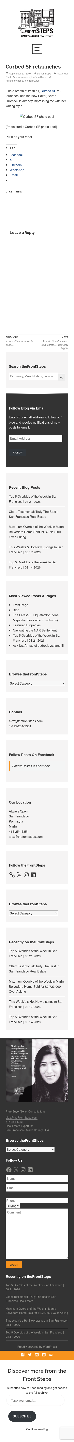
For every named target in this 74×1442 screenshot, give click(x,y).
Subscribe (22, 1416)
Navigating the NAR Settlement (35, 630)
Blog (16, 610)
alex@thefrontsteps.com (26, 721)
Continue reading (37, 1429)
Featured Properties (27, 625)
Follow (17, 452)
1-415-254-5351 (20, 726)
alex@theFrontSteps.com (21, 1117)
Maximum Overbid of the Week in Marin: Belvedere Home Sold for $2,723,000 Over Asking (37, 531)
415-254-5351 (19, 831)
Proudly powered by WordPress (37, 1347)
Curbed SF (48, 91)
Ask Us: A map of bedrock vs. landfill (38, 645)
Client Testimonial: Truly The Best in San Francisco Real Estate (31, 1299)
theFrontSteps (38, 77)
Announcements (21, 77)
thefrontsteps (44, 73)
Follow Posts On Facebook (31, 754)
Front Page (20, 605)
